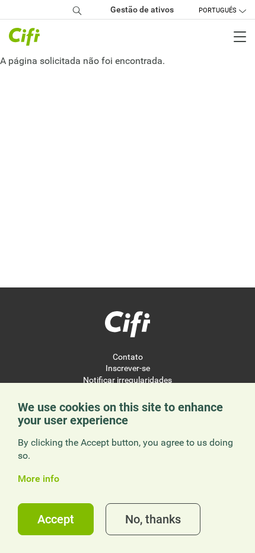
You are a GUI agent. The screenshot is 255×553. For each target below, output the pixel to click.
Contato (128, 357)
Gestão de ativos (142, 9)
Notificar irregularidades (127, 380)
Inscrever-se (128, 368)
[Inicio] (127, 324)
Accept (55, 519)
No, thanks (153, 519)
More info (38, 479)
